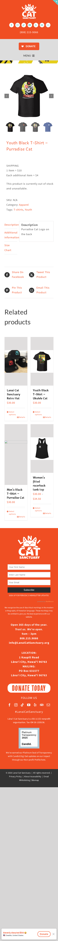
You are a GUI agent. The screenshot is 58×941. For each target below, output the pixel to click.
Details (22, 417)
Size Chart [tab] (7, 247)
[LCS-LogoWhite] (28, 5)
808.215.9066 (29, 638)
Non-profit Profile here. (35, 759)
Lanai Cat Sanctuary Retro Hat (13, 394)
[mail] (48, 25)
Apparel (24, 205)
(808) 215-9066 (29, 32)
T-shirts (18, 210)
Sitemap (35, 780)
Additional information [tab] (10, 235)
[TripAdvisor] (42, 25)
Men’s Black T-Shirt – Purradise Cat (15, 494)
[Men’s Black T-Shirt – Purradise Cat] (16, 454)
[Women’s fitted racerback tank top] (42, 448)
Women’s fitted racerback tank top (39, 484)
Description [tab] (10, 225)
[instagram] (17, 25)
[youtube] (30, 25)
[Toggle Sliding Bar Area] (55, 2)
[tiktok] (23, 25)
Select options (12, 413)
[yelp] (36, 25)
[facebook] (11, 25)
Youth (28, 210)
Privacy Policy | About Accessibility (25, 776)
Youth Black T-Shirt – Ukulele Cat (41, 394)
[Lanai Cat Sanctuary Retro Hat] (16, 361)
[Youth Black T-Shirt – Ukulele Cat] (42, 361)
